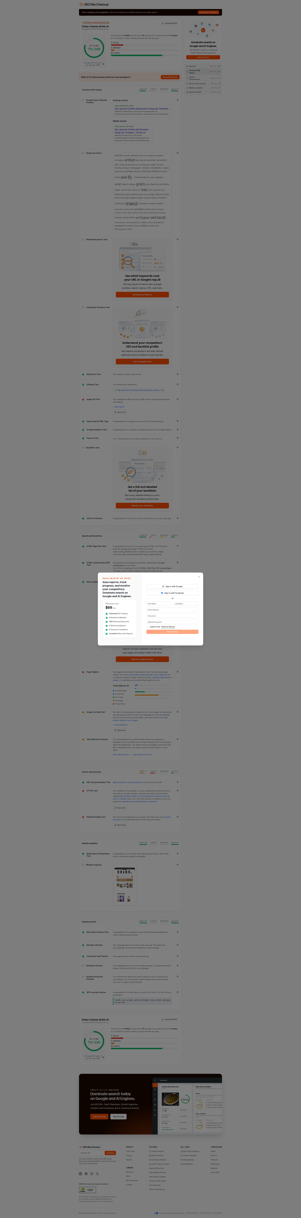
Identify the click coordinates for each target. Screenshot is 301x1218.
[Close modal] (199, 576)
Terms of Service (168, 627)
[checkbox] (147, 627)
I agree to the (162, 627)
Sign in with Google (174, 586)
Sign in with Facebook (174, 593)
